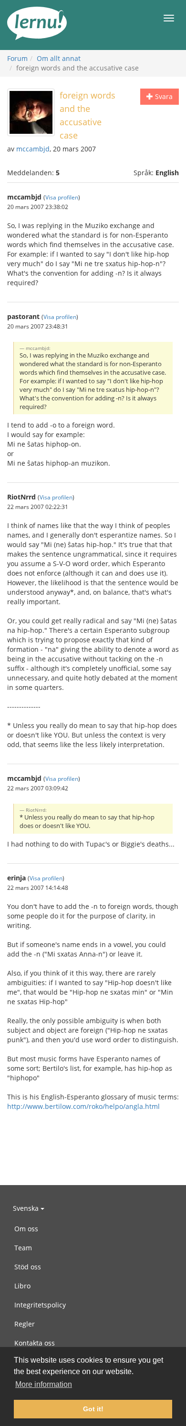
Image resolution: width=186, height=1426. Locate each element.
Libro (22, 1285)
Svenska (27, 1208)
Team (23, 1247)
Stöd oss (27, 1266)
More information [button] (43, 1384)
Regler (24, 1323)
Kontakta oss (34, 1342)
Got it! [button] (93, 1409)
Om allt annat (59, 58)
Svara (163, 96)
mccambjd (33, 148)
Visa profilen (61, 197)
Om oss (26, 1228)
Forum (17, 58)
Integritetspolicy (40, 1304)
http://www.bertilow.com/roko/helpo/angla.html (83, 1106)
